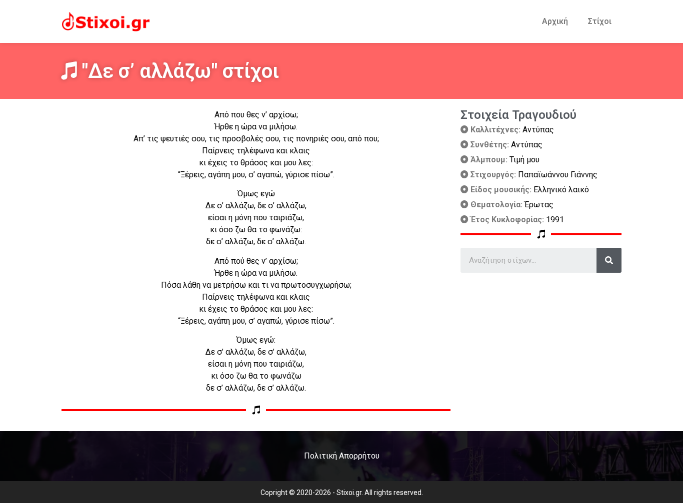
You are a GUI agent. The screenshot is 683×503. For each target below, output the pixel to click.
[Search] (609, 260)
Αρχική (555, 21)
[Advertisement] (541, 342)
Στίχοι (600, 21)
